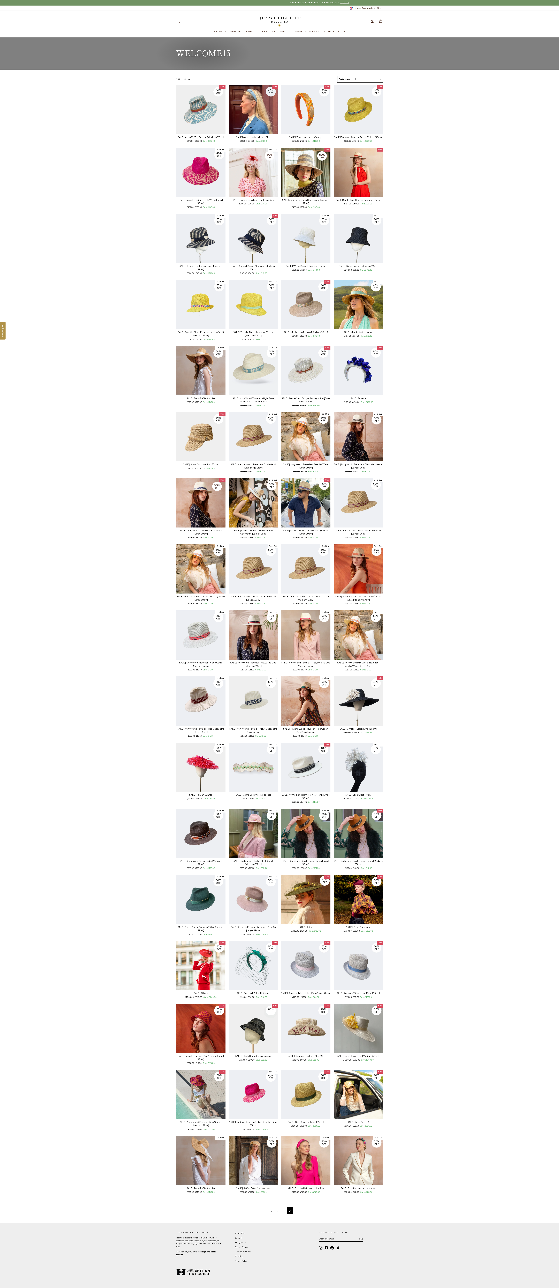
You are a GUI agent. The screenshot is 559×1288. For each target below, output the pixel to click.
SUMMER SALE (334, 31)
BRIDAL (251, 31)
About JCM (240, 1233)
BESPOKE (269, 31)
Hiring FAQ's (240, 1242)
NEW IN (236, 31)
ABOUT (285, 31)
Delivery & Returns (243, 1252)
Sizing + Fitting (241, 1247)
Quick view (201, 131)
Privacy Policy (241, 1261)
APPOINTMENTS (307, 31)
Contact (238, 1238)
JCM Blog (239, 1256)
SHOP (218, 31)
